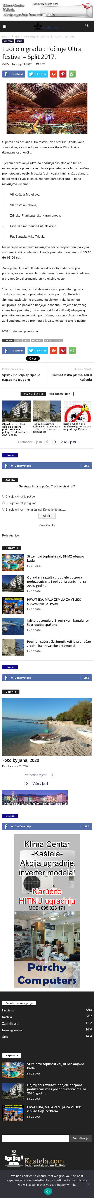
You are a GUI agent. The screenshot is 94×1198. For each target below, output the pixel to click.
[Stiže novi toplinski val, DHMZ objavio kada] (13, 562)
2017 (18, 340)
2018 (26, 340)
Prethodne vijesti (31, 442)
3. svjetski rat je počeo (20, 496)
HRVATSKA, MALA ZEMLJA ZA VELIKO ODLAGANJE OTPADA (54, 601)
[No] (88, 1184)
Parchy (10, 64)
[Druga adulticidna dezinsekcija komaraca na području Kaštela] (77, 411)
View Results (47, 525)
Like (86, 465)
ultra (58, 340)
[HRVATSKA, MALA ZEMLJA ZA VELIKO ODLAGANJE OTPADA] (13, 605)
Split (20, 41)
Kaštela (8, 41)
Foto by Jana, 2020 (20, 760)
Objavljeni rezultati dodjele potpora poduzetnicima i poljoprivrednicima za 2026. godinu (15, 429)
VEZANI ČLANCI (33, 393)
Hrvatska (8, 1010)
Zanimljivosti (10, 1023)
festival (37, 340)
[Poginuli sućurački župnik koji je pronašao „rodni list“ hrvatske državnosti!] (47, 411)
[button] (87, 26)
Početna (6, 36)
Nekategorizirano (12, 1030)
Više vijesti (67, 442)
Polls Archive (10, 535)
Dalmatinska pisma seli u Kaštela (71, 377)
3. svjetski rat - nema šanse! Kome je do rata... (36, 509)
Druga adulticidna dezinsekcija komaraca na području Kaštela (77, 426)
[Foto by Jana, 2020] (47, 727)
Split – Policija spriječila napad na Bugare (21, 377)
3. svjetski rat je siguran (21, 503)
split (48, 340)
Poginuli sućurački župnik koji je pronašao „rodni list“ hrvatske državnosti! (46, 427)
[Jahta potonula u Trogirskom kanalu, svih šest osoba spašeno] (13, 626)
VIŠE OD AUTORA (59, 393)
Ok (48, 1191)
